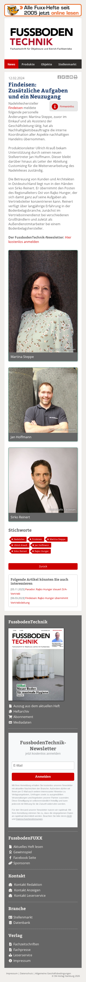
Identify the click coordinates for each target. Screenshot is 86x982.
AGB (69, 816)
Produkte (28, 64)
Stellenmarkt (67, 64)
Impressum (22, 960)
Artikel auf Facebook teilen (60, 79)
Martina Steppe (57, 539)
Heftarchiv (21, 711)
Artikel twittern (64, 79)
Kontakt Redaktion (28, 884)
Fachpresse (22, 950)
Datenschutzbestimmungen (29, 819)
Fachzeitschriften (26, 944)
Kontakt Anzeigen (27, 890)
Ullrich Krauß (20, 545)
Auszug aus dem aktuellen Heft (36, 706)
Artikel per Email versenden (72, 79)
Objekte (46, 64)
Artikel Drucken (76, 79)
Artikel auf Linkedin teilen (68, 79)
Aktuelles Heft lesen (28, 847)
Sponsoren (21, 863)
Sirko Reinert (20, 551)
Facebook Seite (24, 857)
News (11, 64)
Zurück (43, 566)
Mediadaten (22, 722)
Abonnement (23, 717)
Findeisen (15, 108)
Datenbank (21, 922)
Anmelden (43, 776)
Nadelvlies (19, 539)
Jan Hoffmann (42, 545)
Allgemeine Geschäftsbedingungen (53, 973)
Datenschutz (26, 973)
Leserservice (22, 955)
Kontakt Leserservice (30, 895)
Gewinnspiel (22, 852)
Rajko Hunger (42, 551)
